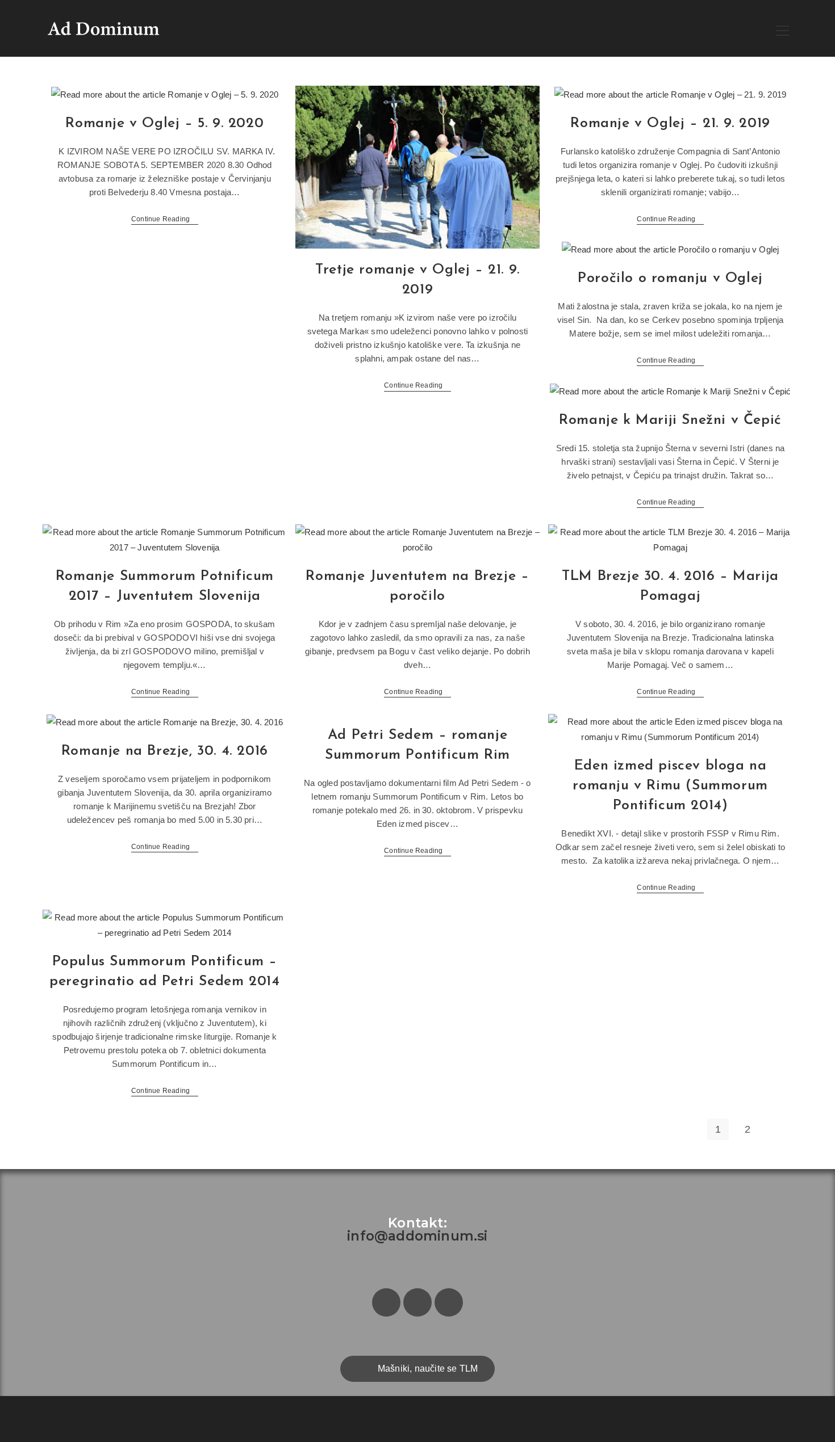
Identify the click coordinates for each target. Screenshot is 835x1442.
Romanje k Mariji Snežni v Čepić (670, 420)
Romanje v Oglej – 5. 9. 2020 (164, 123)
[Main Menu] (783, 28)
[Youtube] (449, 1302)
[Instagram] (417, 1302)
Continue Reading (164, 219)
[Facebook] (386, 1302)
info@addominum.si (417, 1236)
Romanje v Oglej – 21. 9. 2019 (670, 123)
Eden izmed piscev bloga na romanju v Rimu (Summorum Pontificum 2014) (670, 786)
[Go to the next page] (777, 1129)
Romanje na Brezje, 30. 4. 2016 (164, 751)
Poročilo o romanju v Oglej (670, 278)
